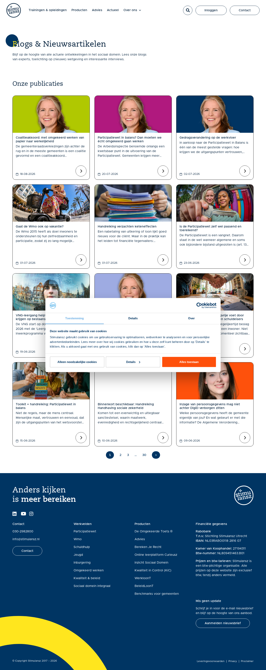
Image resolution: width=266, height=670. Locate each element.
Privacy (232, 661)
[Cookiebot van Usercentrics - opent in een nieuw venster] (199, 305)
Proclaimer (247, 661)
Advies (97, 10)
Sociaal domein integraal (92, 586)
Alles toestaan (189, 362)
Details (131, 362)
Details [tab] (133, 318)
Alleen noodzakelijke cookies (77, 362)
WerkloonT (143, 578)
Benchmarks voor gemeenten (157, 593)
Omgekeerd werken (89, 570)
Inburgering (82, 562)
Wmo (78, 539)
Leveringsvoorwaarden (211, 661)
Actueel (113, 10)
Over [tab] (191, 318)
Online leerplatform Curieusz (156, 554)
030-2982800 (22, 531)
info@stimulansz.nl (26, 539)
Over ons (130, 10)
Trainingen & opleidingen (48, 10)
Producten (79, 10)
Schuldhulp (82, 547)
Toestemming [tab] (74, 318)
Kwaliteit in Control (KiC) (153, 570)
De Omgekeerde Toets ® (154, 531)
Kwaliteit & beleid (87, 578)
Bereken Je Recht (148, 547)
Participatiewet (85, 531)
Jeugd (78, 554)
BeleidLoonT (144, 586)
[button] (187, 10)
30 (144, 455)
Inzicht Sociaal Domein (151, 562)
